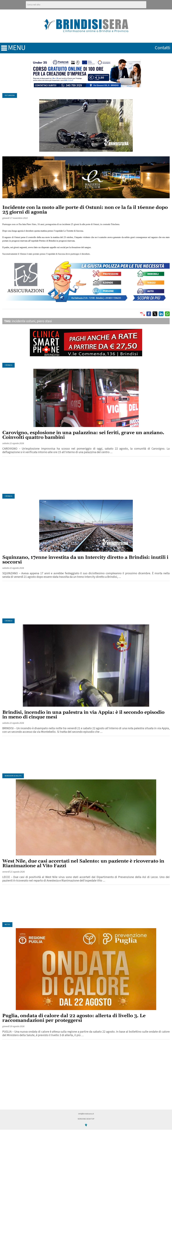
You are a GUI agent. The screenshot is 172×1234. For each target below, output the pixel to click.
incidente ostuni (23, 321)
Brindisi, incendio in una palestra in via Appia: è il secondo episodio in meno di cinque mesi (83, 714)
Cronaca (8, 365)
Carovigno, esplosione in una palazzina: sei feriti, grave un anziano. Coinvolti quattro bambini (83, 435)
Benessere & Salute (13, 776)
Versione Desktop (86, 1119)
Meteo (7, 924)
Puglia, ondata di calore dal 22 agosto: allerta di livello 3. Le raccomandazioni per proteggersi (74, 1018)
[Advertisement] (86, 475)
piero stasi (44, 321)
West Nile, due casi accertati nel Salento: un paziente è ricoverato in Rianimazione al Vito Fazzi (83, 863)
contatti (162, 47)
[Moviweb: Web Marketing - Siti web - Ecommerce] (86, 1128)
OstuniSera (10, 95)
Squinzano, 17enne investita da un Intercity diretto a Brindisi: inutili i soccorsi (85, 559)
